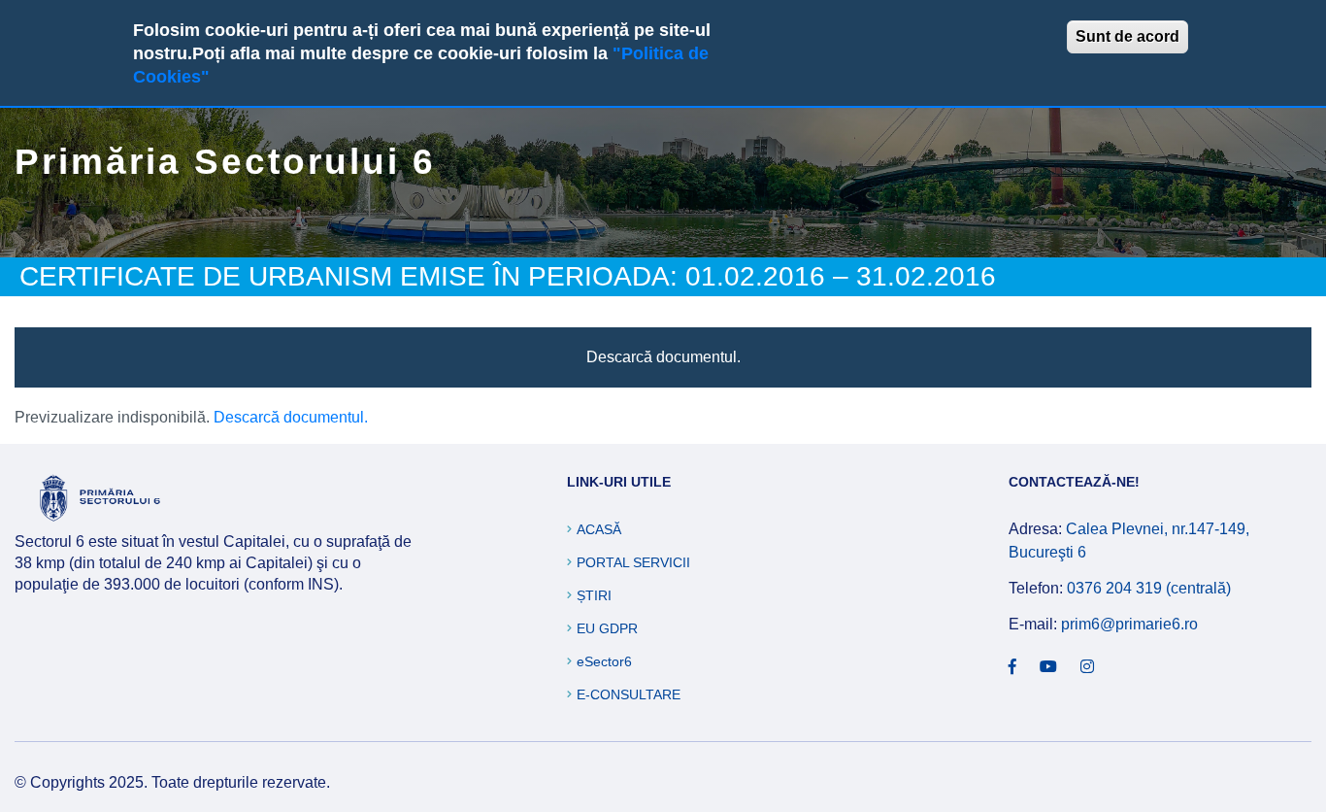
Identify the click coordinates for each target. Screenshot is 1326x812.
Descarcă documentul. (663, 357)
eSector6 (604, 661)
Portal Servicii (633, 562)
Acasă (599, 529)
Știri (594, 595)
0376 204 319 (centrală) (1149, 588)
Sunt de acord (1127, 36)
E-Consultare (628, 694)
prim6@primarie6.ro (1129, 624)
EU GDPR (607, 628)
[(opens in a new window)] (1012, 667)
